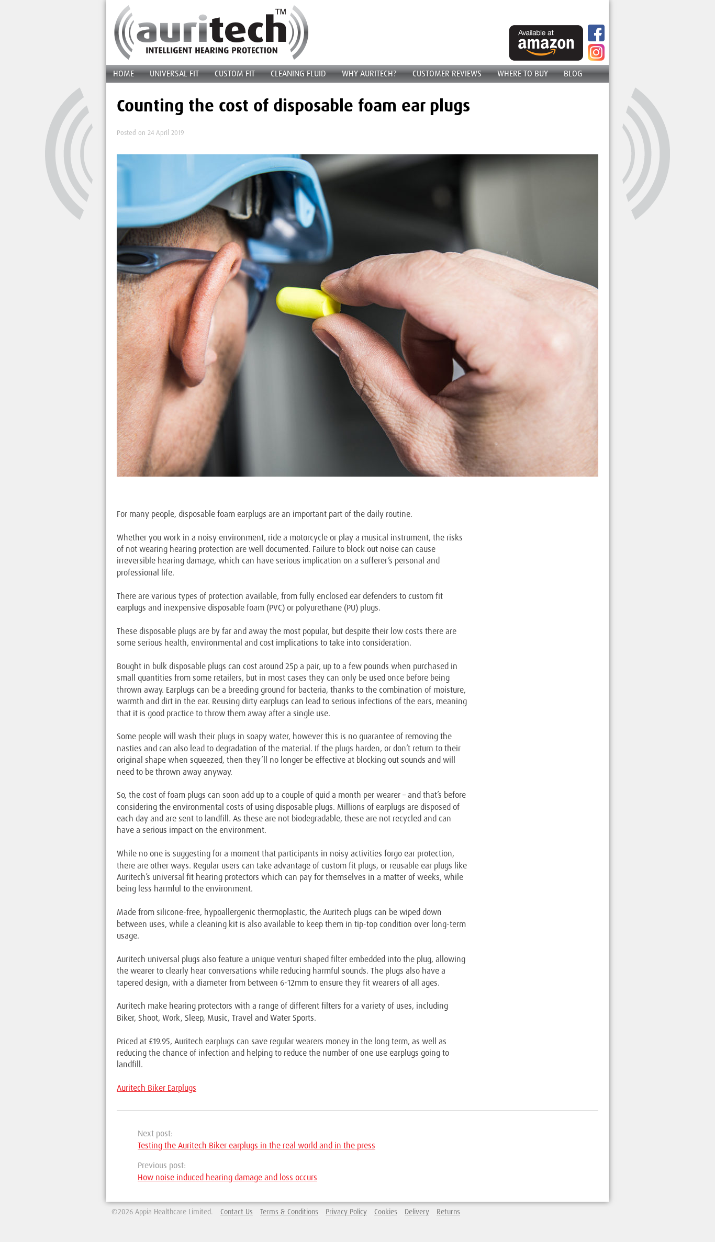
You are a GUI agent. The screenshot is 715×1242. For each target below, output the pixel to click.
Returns (448, 1211)
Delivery (417, 1211)
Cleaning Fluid (298, 73)
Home (123, 73)
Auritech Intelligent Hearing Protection (211, 32)
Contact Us (236, 1211)
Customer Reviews (447, 73)
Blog (573, 73)
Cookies (385, 1211)
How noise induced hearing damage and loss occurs (227, 1177)
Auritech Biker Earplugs (156, 1087)
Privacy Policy (346, 1211)
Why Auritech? (369, 73)
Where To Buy (522, 73)
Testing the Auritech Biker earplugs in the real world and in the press (256, 1145)
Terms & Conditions (289, 1211)
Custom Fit (235, 73)
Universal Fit (174, 73)
